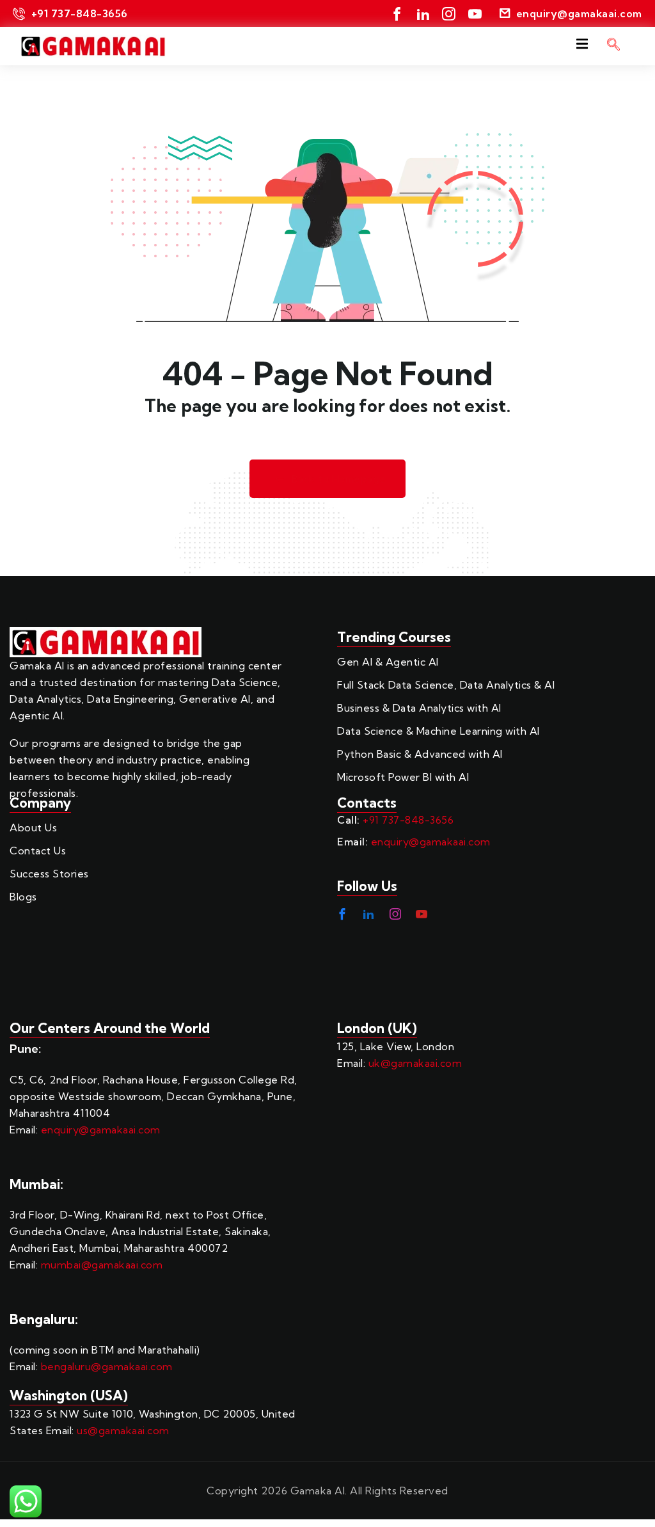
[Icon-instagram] (449, 13)
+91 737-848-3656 (408, 819)
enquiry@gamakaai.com (431, 841)
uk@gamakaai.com (415, 1063)
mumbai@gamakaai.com (102, 1264)
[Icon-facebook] (397, 13)
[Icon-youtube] (475, 13)
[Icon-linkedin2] (423, 13)
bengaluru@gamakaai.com (107, 1366)
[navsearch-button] (613, 46)
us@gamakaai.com (123, 1430)
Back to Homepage (339, 479)
